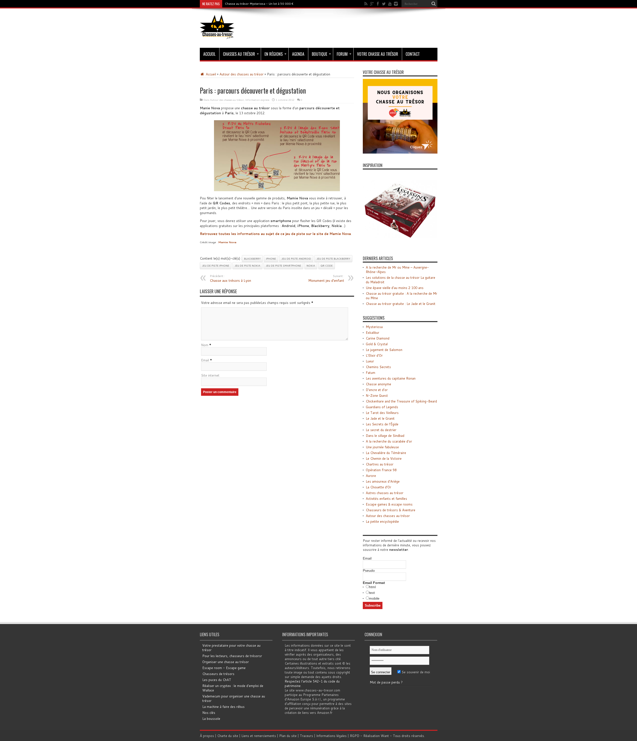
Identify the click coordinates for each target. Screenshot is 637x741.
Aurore (371, 475)
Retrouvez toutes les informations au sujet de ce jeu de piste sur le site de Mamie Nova (275, 233)
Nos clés (208, 712)
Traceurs (306, 736)
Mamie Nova (227, 242)
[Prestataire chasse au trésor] (400, 152)
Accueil (209, 54)
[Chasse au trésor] (217, 35)
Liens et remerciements (258, 736)
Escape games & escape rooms (389, 504)
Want (385, 736)
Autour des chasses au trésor (241, 74)
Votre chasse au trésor (377, 54)
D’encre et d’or (377, 390)
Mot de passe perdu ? (386, 682)
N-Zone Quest (377, 395)
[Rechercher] (433, 3)
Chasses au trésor (239, 54)
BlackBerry (252, 258)
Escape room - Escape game (224, 668)
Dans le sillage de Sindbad (385, 435)
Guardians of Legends (382, 407)
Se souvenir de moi (415, 672)
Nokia (311, 265)
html (372, 587)
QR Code (326, 265)
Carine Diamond (377, 338)
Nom (204, 345)
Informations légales (331, 736)
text (372, 593)
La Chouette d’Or (378, 487)
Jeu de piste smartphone (283, 265)
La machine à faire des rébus (223, 706)
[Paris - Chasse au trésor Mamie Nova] (277, 155)
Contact (413, 54)
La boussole (211, 718)
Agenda (298, 54)
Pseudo (369, 570)
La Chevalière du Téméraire (386, 453)
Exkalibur (372, 332)
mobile (374, 598)
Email (205, 360)
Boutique (319, 54)
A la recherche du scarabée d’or (389, 441)
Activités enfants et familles (386, 498)
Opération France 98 (381, 470)
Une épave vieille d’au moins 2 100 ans (395, 287)
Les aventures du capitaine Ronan (391, 378)
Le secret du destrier (381, 430)
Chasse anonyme (378, 384)
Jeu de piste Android (296, 258)
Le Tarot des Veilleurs (382, 412)
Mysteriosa (374, 327)
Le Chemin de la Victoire (384, 458)
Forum (342, 54)
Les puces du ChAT (216, 680)
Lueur (370, 361)
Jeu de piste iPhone (215, 265)
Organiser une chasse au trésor (225, 662)
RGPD (354, 736)
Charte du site (227, 736)
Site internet (210, 375)
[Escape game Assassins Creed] (400, 245)
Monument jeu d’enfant (326, 278)
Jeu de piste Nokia (247, 265)
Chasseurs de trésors (218, 674)
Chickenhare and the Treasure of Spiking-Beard (401, 401)
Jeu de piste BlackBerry (333, 258)
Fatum (370, 372)
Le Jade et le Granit (380, 418)
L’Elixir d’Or (374, 355)
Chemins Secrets (378, 367)
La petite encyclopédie (382, 521)
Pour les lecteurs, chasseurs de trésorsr (232, 656)
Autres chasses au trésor (384, 493)
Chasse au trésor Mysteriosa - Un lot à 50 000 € (259, 3)
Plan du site (288, 736)
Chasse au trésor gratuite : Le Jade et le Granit (400, 303)
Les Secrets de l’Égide (382, 424)
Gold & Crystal (377, 344)
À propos (207, 736)
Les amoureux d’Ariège (383, 481)
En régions (274, 54)
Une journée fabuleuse (382, 447)
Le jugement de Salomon (384, 349)
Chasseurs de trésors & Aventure (390, 510)
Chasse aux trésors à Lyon (230, 278)
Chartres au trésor (379, 464)
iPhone (271, 258)
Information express (257, 100)
